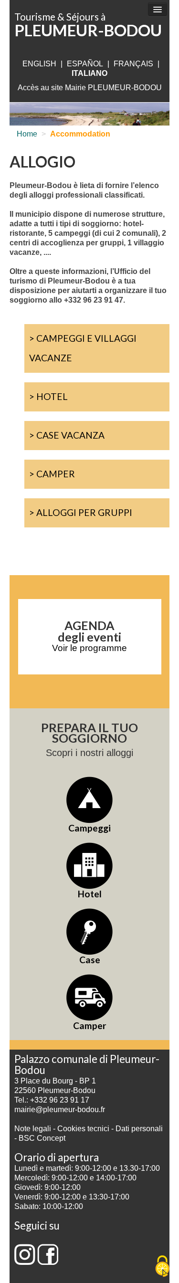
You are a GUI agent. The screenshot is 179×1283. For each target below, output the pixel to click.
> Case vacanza (67, 435)
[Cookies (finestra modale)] (162, 1267)
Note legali (33, 1129)
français (133, 64)
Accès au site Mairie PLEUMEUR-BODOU (90, 88)
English (39, 64)
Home (27, 134)
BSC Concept (42, 1138)
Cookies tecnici (84, 1129)
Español (85, 64)
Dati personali (139, 1129)
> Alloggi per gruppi (80, 512)
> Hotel (48, 396)
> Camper (52, 473)
